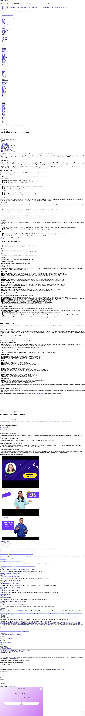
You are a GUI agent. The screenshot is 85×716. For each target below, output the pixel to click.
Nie (30, 703)
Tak (12, 703)
